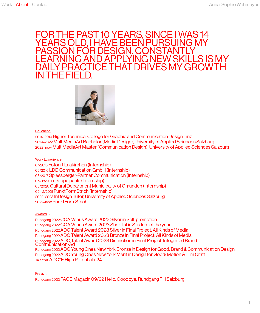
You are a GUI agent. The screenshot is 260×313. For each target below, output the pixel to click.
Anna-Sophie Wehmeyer (234, 4)
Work (6, 4)
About (22, 4)
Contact (40, 4)
